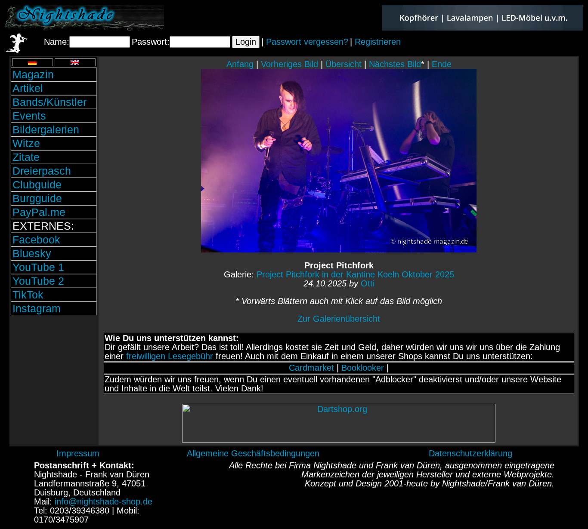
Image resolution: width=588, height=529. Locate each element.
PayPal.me (38, 212)
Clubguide (37, 184)
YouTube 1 (38, 267)
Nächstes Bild (395, 64)
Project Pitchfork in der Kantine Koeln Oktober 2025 (355, 274)
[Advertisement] (54, 375)
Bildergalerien (45, 129)
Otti (367, 283)
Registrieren (378, 41)
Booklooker (362, 367)
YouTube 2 (38, 281)
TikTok (27, 295)
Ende (442, 64)
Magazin (33, 74)
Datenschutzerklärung (470, 453)
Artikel (27, 88)
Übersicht (343, 64)
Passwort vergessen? (307, 41)
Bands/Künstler (49, 102)
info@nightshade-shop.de (103, 501)
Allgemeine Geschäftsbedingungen (253, 453)
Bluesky (31, 253)
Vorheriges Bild (289, 64)
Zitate (26, 157)
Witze (26, 143)
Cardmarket (311, 367)
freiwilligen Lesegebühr (169, 356)
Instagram (36, 308)
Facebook (36, 240)
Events (29, 116)
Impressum (77, 453)
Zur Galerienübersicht (338, 318)
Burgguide (37, 198)
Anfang (240, 64)
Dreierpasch (41, 171)
